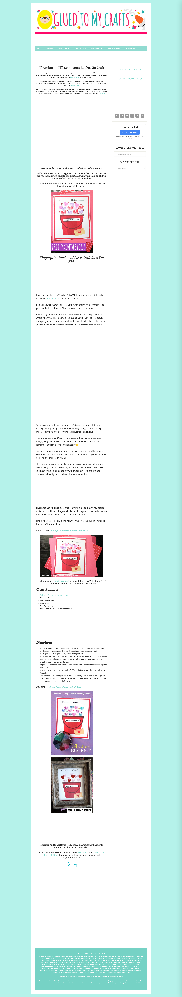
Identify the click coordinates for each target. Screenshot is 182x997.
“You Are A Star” (53, 298)
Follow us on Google (129, 132)
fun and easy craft (60, 581)
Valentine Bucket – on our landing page (54, 595)
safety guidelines (74, 77)
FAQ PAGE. (103, 93)
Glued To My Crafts (91, 19)
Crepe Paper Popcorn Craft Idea (65, 687)
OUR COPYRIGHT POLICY (129, 78)
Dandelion (83, 852)
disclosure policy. (76, 85)
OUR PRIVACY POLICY (130, 69)
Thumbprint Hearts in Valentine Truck (68, 530)
